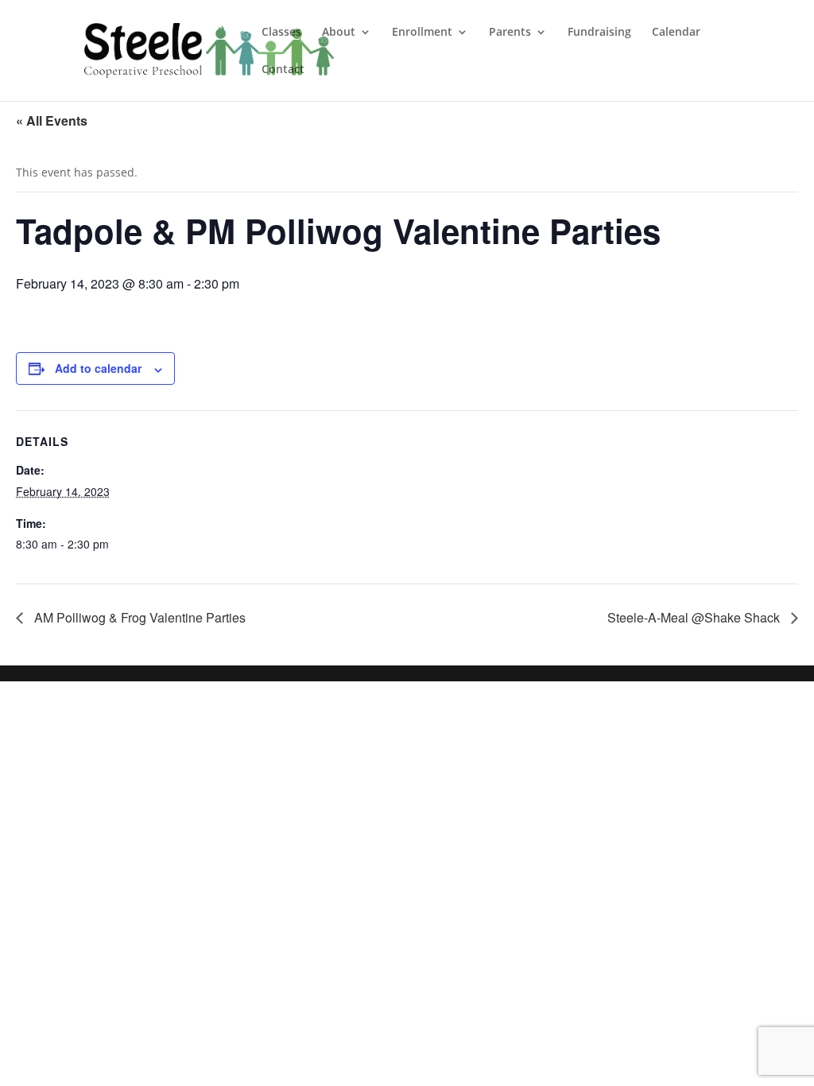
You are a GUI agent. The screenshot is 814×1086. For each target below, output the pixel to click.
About (338, 32)
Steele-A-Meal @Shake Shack (695, 617)
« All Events (51, 120)
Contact (283, 70)
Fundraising (599, 32)
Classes (281, 32)
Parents (510, 32)
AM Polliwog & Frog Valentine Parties (138, 617)
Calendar (676, 32)
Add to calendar (98, 368)
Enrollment (422, 32)
